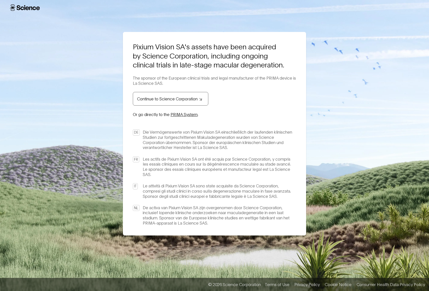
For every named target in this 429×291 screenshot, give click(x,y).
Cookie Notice (338, 284)
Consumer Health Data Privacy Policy (391, 284)
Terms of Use (277, 284)
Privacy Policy (307, 284)
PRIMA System (184, 114)
